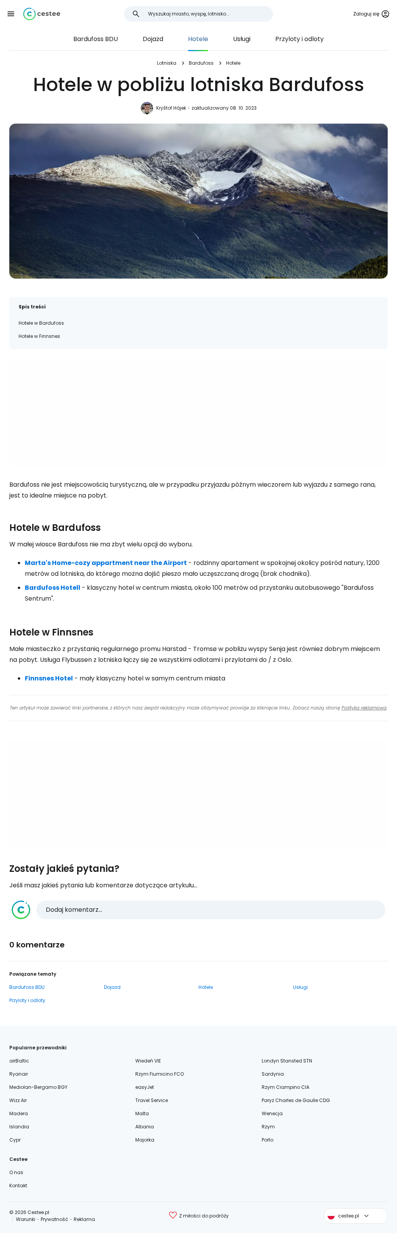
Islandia (19, 1126)
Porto (267, 1140)
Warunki (25, 1219)
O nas (16, 1172)
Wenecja (272, 1113)
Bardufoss (201, 63)
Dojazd (153, 38)
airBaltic (19, 1060)
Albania (144, 1126)
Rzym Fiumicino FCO (159, 1074)
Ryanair (18, 1074)
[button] (11, 14)
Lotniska (166, 63)
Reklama (84, 1219)
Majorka (144, 1140)
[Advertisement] (198, 412)
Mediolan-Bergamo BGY (38, 1087)
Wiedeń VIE (148, 1060)
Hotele (198, 38)
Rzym (268, 1126)
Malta (142, 1113)
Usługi (241, 38)
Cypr (15, 1140)
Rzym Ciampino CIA (285, 1087)
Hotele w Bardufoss (41, 323)
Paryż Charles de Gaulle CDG (296, 1100)
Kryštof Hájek (171, 108)
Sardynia (273, 1074)
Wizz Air (18, 1100)
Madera (18, 1113)
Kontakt (18, 1185)
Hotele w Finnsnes (39, 336)
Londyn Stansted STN (287, 1060)
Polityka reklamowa (364, 707)
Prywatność (54, 1219)
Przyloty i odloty (299, 38)
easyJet (144, 1087)
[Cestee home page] (41, 14)
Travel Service (151, 1100)
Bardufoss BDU (95, 38)
